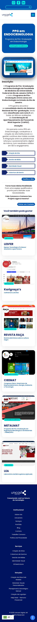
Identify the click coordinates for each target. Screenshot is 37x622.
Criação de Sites (18, 551)
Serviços (18, 521)
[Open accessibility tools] (32, 617)
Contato (18, 531)
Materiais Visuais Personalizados (18, 584)
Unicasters (18, 518)
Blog (18, 528)
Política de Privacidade (18, 538)
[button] (33, 15)
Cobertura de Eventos (18, 554)
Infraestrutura (18, 564)
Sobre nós (18, 514)
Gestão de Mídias (18, 557)
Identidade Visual (18, 561)
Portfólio (18, 524)
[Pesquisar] (29, 7)
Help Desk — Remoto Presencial (18, 599)
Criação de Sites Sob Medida (18, 578)
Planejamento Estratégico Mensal (18, 590)
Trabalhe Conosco (18, 534)
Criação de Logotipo (18, 594)
